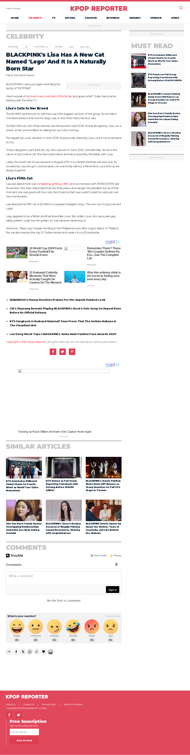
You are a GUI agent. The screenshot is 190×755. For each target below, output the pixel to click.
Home (15, 17)
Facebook (53, 352)
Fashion (91, 17)
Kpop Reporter (37, 342)
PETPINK (58, 47)
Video (175, 17)
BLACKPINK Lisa (41, 47)
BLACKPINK (13, 47)
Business (113, 17)
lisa (26, 47)
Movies (70, 17)
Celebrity (35, 17)
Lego (71, 47)
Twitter (62, 352)
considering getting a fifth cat (55, 184)
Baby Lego (84, 47)
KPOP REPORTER (99, 8)
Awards (134, 17)
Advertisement (95, 26)
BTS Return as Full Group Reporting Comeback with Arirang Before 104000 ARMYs (165, 77)
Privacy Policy (49, 704)
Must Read (152, 46)
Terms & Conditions (72, 704)
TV (53, 17)
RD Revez (28, 75)
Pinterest (72, 352)
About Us (10, 704)
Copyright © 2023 (17, 342)
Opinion (156, 17)
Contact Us (28, 704)
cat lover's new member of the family (49, 96)
